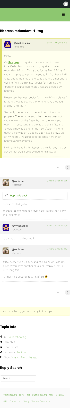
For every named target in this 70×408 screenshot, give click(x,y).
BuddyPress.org (39, 395)
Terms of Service (39, 401)
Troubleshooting (16, 337)
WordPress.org (10, 395)
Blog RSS (60, 395)
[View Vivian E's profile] (7, 44)
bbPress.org (5, 14)
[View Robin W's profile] (6, 182)
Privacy (25, 401)
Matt (51, 395)
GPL (5, 401)
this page (13, 62)
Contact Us (15, 401)
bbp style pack (19, 195)
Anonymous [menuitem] (65, 4)
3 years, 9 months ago (57, 42)
